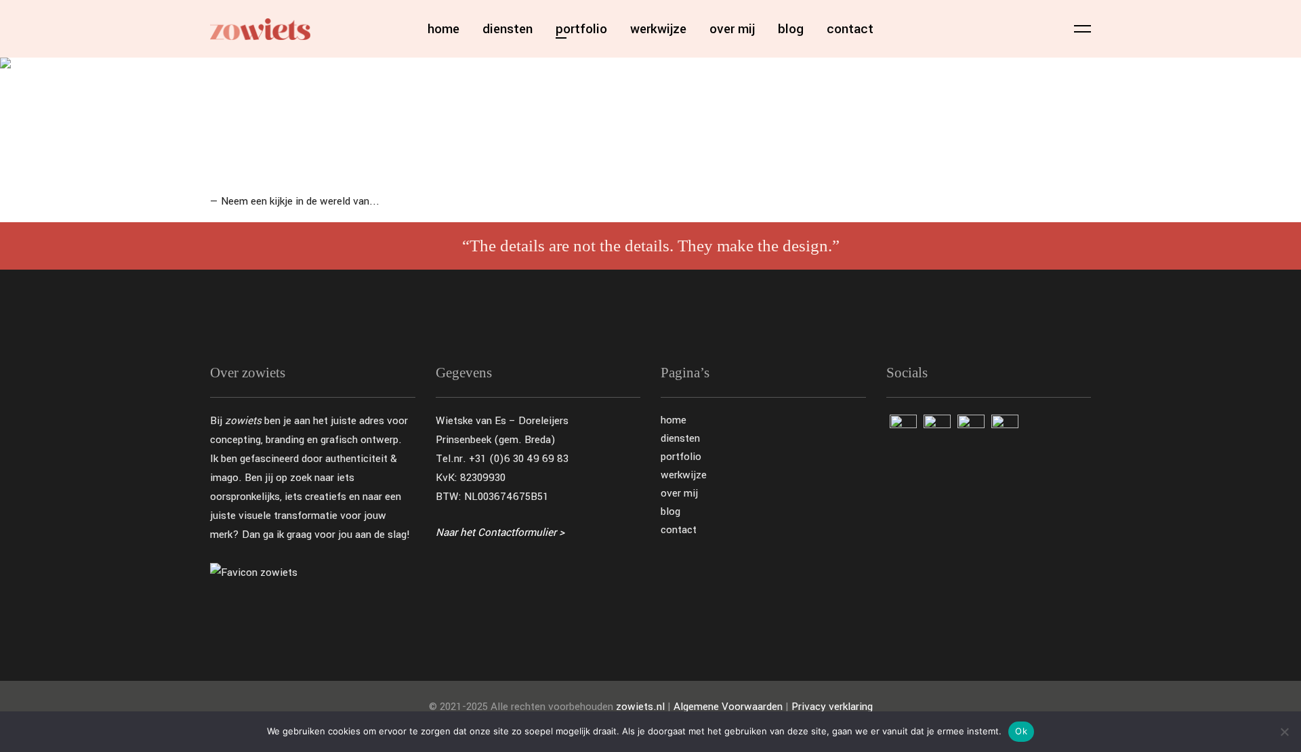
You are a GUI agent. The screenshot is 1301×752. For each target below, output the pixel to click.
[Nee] (1284, 731)
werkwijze (684, 475)
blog (670, 512)
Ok (1021, 731)
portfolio (681, 457)
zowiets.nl (640, 706)
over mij (679, 493)
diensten (680, 439)
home (673, 420)
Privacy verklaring (832, 706)
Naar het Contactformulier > (500, 532)
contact (679, 530)
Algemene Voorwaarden (728, 706)
